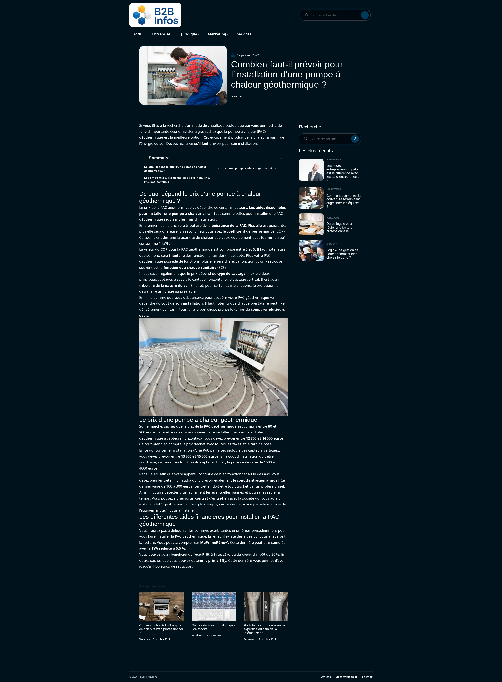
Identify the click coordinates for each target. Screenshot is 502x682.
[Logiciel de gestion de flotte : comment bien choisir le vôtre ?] (311, 251)
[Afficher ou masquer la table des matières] (226, 158)
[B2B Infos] (155, 15)
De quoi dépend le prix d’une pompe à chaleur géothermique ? (175, 168)
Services (237, 96)
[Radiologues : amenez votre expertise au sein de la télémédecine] (266, 606)
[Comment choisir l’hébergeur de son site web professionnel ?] (161, 606)
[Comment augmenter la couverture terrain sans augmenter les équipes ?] (311, 198)
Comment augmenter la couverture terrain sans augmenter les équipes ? (343, 201)
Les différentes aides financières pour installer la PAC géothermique (177, 179)
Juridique (332, 217)
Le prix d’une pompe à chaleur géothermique (247, 168)
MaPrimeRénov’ (214, 542)
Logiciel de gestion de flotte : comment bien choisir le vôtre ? (342, 253)
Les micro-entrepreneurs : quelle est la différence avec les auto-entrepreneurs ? (343, 173)
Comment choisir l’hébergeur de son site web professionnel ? (161, 629)
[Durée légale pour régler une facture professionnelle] (311, 224)
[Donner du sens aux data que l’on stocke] (214, 606)
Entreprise (333, 159)
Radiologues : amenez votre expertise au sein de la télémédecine (264, 629)
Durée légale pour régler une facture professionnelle (339, 227)
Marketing (333, 189)
